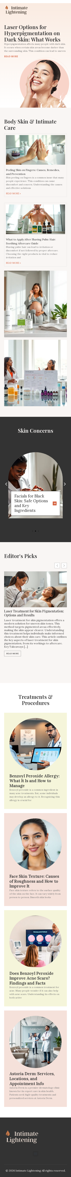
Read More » (13, 193)
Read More (11, 56)
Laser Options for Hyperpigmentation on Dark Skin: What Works (32, 33)
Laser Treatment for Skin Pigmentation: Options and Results (34, 613)
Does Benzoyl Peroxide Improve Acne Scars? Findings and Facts (31, 978)
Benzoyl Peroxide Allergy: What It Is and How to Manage (34, 780)
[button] (6, 484)
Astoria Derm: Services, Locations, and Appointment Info (31, 1078)
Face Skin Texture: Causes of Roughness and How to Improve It (34, 881)
